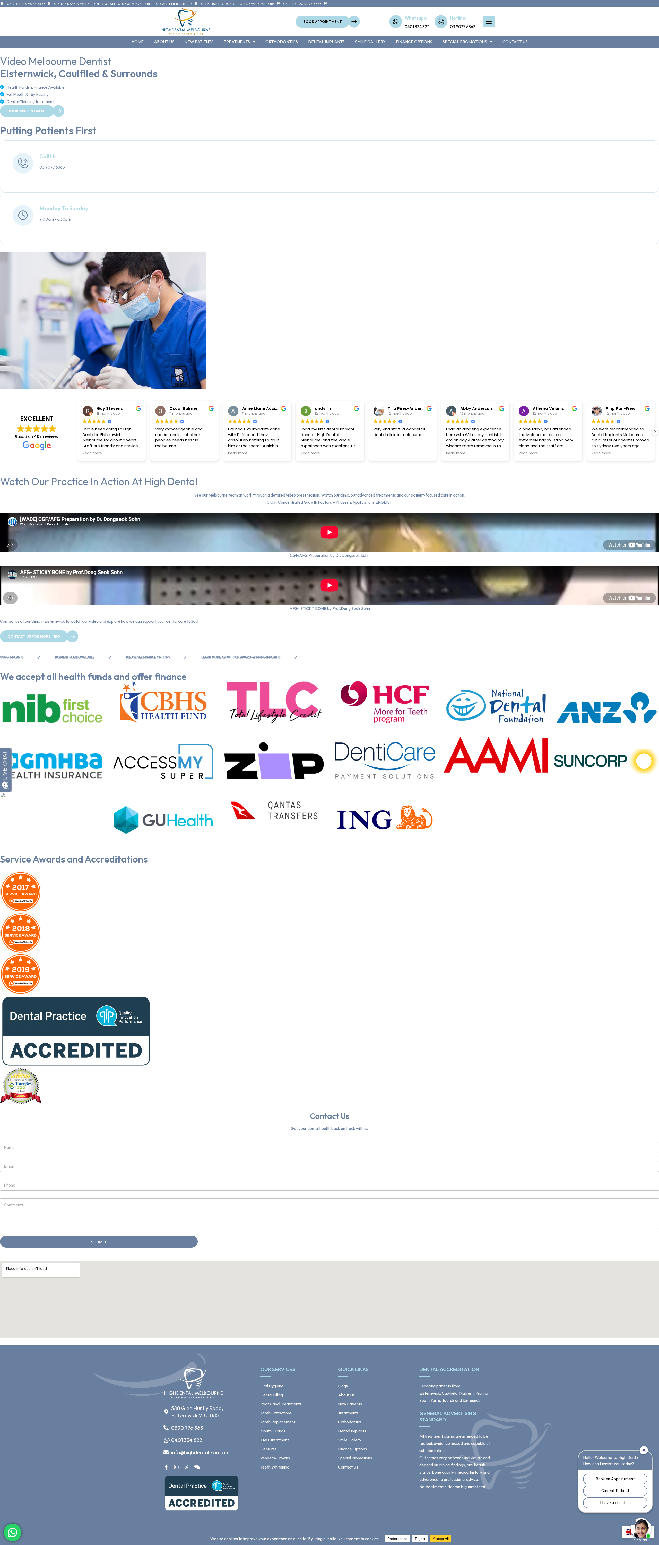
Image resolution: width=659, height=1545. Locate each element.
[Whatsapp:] (395, 21)
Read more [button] (178, 453)
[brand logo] (52, 706)
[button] (655, 432)
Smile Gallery (370, 41)
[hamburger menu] (489, 21)
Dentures (268, 1449)
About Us (164, 41)
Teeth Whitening (274, 1467)
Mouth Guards (272, 1430)
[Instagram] (176, 1467)
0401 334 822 (186, 1440)
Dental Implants (326, 41)
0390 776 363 (187, 1427)
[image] (193, 1398)
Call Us (48, 156)
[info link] (23, 163)
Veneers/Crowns (275, 1458)
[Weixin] (197, 1467)
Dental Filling (271, 1394)
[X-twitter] (186, 1467)
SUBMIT (99, 1241)
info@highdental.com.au (199, 1452)
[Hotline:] (441, 21)
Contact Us (515, 41)
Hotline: (458, 18)
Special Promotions (465, 41)
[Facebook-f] (166, 1467)
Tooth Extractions (276, 1412)
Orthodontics (281, 41)
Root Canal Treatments (280, 1403)
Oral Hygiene (271, 1385)
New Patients (199, 41)
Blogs (343, 1385)
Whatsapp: (416, 18)
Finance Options (414, 41)
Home (138, 41)
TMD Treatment (274, 1439)
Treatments (237, 41)
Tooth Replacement (277, 1421)
